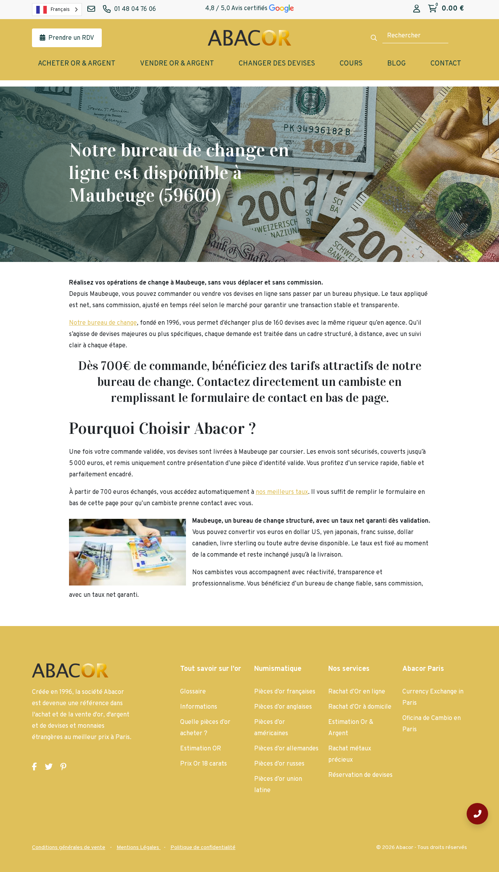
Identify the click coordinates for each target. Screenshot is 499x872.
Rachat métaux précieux (349, 754)
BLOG (396, 63)
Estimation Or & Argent (350, 728)
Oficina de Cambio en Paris (431, 724)
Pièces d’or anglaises (283, 707)
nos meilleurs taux (282, 492)
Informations (198, 707)
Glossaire (193, 692)
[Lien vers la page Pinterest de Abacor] (63, 767)
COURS (351, 63)
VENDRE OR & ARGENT (177, 63)
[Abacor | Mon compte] (416, 9)
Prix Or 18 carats (203, 764)
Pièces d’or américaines (271, 728)
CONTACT (445, 63)
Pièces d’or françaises (284, 692)
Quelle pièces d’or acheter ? (205, 728)
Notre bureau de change (103, 323)
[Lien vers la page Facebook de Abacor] (34, 767)
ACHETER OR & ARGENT (76, 63)
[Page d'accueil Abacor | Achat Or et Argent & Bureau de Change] (249, 38)
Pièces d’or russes (279, 764)
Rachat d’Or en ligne (356, 692)
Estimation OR (200, 749)
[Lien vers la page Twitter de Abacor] (49, 767)
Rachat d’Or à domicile (359, 707)
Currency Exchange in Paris (433, 697)
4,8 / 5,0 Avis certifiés (237, 8)
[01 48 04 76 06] (477, 813)
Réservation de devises (360, 775)
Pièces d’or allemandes (286, 749)
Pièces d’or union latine (278, 784)
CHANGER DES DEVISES (277, 63)
